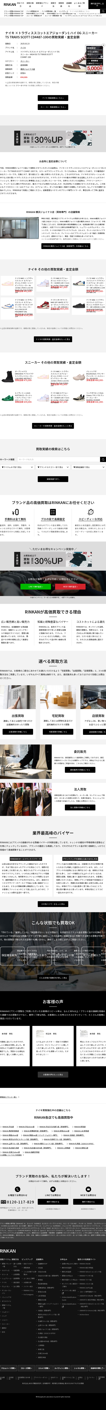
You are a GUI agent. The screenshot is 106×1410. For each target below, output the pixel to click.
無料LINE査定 (66, 1272)
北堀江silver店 (43, 1353)
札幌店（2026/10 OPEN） (47, 1333)
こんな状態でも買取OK (30, 1273)
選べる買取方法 (17, 1265)
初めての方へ (28, 1264)
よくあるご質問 (79, 5)
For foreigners (28, 1294)
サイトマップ (90, 1378)
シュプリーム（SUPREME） (52, 1226)
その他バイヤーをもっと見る (53, 904)
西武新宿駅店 (42, 1284)
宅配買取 (16, 1270)
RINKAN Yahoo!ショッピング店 (90, 1272)
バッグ (4, 1316)
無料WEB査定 (66, 1268)
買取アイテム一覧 (6, 1306)
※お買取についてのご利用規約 (11, 1155)
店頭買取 (16, 1278)
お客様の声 (27, 1282)
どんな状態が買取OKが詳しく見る (53, 977)
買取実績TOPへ (53, 479)
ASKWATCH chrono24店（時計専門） (93, 1310)
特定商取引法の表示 (24, 1378)
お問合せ (80, 1378)
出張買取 (16, 1274)
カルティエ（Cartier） (74, 1230)
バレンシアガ (6, 1297)
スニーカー (24, 61)
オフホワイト (6, 1301)
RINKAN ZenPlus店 (86, 1288)
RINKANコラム (29, 1290)
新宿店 (40, 1280)
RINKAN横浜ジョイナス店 (35, 13)
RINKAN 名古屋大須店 (11, 1148)
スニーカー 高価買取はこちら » (53, 107)
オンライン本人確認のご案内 (69, 1285)
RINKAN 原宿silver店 (61, 1131)
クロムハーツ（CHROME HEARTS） (20, 1230)
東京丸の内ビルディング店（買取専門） (49, 1315)
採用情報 (101, 1377)
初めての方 (20, 5)
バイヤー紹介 (28, 1286)
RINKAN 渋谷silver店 (26, 1126)
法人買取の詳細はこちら (80, 807)
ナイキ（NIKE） (46, 1228)
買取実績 (61, 5)
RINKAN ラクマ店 (86, 1280)
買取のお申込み (67, 1276)
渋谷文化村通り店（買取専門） (49, 1276)
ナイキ (23, 47)
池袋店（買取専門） (45, 1310)
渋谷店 (40, 1268)
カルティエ (6, 1270)
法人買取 (16, 1286)
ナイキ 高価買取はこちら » (53, 98)
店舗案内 (69, 5)
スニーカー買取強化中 (34, 15)
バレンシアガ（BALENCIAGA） (73, 1226)
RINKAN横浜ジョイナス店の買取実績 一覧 (61, 13)
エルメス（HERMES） (34, 1223)
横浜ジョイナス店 (27, 69)
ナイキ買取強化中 (32, 11)
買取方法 (53, 5)
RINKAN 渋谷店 (8, 1126)
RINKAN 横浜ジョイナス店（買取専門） (49, 1143)
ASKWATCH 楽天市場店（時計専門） (92, 1300)
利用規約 (11, 1378)
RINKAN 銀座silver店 (10, 1135)
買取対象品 (30, 5)
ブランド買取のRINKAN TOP (14, 11)
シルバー (5, 1320)
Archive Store (84, 1314)
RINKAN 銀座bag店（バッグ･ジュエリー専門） (40, 1135)
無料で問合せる (53, 1201)
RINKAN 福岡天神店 (32, 1152)
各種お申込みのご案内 (69, 1264)
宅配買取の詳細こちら (58, 731)
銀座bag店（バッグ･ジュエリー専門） (48, 1305)
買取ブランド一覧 (6, 1265)
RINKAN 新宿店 (80, 1126)
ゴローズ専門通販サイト (88, 1292)
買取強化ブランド (42, 5)
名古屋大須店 (42, 1337)
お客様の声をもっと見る (53, 1074)
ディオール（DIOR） (85, 1223)
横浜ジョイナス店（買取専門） (49, 1329)
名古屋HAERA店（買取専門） (48, 1341)
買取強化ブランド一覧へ (8, 1097)
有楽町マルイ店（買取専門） (48, 1321)
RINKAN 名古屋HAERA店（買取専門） (38, 1148)
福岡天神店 (42, 1357)
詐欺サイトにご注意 (68, 1378)
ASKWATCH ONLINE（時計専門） (91, 1296)
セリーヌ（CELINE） (70, 1223)
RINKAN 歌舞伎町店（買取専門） (36, 1131)
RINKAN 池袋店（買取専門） (74, 1135)
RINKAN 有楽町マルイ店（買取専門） (58, 1139)
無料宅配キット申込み (69, 1280)
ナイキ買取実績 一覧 (49, 11)
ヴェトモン (6, 1286)
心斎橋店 (41, 1345)
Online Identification (69, 1304)
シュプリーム (6, 1278)
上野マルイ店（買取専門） (47, 1325)
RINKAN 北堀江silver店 (11, 1152)
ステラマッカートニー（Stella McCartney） (80, 1228)
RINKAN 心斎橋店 (63, 1148)
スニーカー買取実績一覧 (53, 15)
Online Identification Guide (69, 1298)
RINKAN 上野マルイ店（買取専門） (16, 1143)
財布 (3, 1332)
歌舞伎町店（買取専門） (46, 1288)
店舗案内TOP (42, 1264)
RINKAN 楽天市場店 (86, 1268)
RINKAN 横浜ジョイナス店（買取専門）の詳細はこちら (65, 246)
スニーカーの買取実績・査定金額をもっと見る (53, 425)
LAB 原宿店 (42, 1296)
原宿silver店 (42, 1292)
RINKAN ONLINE (85, 1264)
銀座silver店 (42, 1300)
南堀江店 (41, 1349)
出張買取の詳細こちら (18, 731)
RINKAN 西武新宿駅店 (11, 1131)
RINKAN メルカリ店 (86, 1284)
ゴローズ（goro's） (40, 1230)
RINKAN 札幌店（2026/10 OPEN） (81, 1143)
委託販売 (16, 1282)
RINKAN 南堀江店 (81, 1148)
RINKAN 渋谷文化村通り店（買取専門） (54, 1126)
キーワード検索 (7, 459)
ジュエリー (6, 1312)
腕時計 (4, 1328)
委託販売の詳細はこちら (80, 769)
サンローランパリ (6, 1291)
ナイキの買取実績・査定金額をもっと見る (53, 339)
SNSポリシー (54, 1378)
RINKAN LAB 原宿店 (81, 1131)
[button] (35, 587)
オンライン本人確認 (69, 1290)
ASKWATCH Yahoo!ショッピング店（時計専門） (92, 1305)
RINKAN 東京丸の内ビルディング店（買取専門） (21, 1139)
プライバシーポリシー (40, 1378)
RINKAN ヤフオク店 (86, 1276)
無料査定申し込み (97, 4)
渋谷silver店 (42, 1272)
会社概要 (2, 1378)
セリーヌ (5, 1274)
